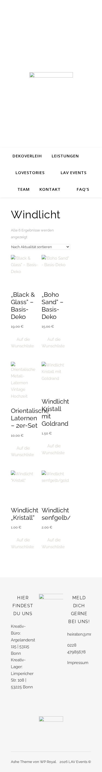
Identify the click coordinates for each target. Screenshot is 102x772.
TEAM (23, 189)
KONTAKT (50, 189)
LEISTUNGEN (65, 155)
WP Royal (48, 762)
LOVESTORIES (30, 172)
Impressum (77, 662)
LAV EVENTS (73, 172)
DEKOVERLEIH (27, 155)
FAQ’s (83, 189)
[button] (25, 343)
